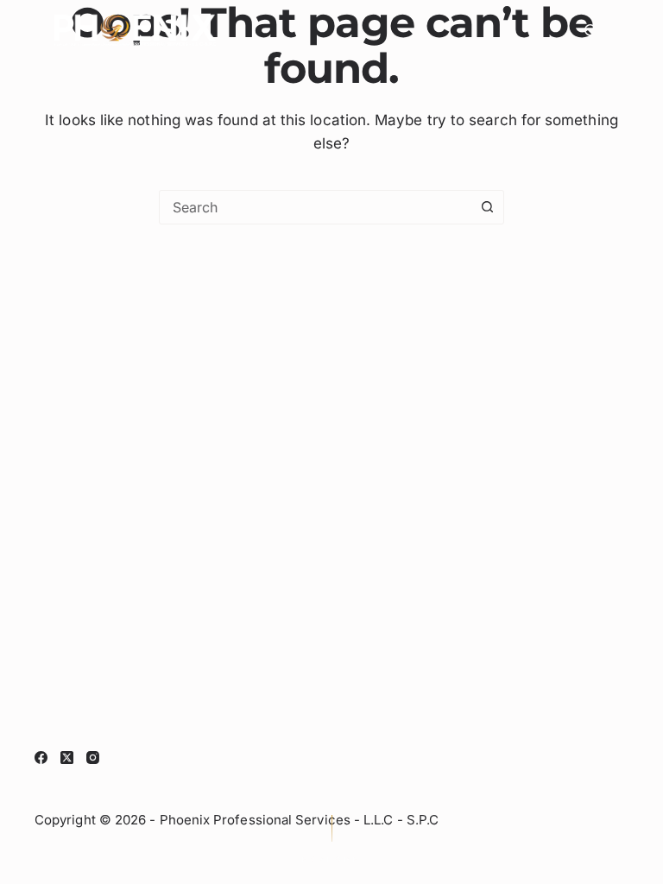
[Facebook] (41, 757)
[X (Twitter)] (66, 757)
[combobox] (315, 207)
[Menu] (622, 30)
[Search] (590, 30)
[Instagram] (92, 757)
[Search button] (486, 207)
